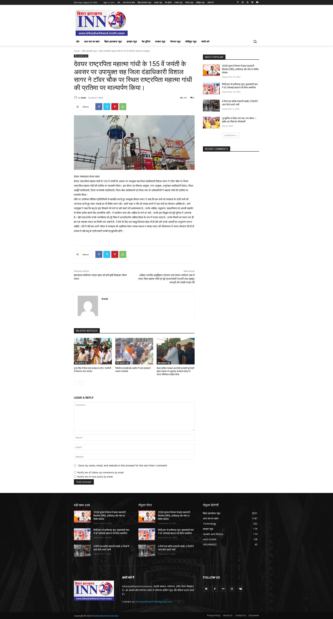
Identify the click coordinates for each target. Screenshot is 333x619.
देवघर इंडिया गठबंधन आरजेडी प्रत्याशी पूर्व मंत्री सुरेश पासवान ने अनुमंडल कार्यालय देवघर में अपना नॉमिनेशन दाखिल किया (175, 371)
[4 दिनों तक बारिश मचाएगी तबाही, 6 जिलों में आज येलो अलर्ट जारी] (211, 105)
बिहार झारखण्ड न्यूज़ (89, 50)
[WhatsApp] (122, 106)
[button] (255, 41)
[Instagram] (243, 3)
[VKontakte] (240, 588)
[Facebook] (238, 3)
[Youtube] (257, 3)
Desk (83, 97)
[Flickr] (223, 588)
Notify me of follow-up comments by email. (100, 472)
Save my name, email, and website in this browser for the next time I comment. (123, 465)
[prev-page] (76, 383)
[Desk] (76, 97)
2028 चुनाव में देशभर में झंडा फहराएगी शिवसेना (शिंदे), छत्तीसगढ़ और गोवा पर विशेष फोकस (240, 69)
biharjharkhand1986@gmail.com (154, 601)
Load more (229, 135)
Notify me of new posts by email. (95, 476)
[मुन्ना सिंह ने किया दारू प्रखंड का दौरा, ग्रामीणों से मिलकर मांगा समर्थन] (93, 351)
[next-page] (81, 383)
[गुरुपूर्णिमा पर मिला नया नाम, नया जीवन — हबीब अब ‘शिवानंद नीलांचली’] (211, 122)
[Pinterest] (114, 106)
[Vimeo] (252, 3)
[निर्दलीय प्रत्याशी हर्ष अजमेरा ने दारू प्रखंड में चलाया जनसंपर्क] (134, 351)
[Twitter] (248, 3)
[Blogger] (206, 588)
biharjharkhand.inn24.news (105, 615)
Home (77, 50)
